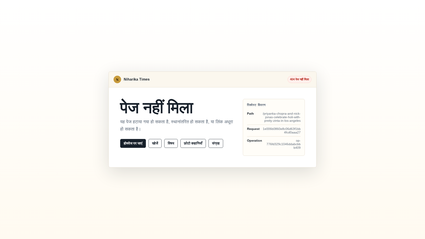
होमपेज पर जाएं (133, 143)
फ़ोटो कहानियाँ (193, 143)
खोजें (155, 143)
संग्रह (216, 143)
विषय (171, 143)
